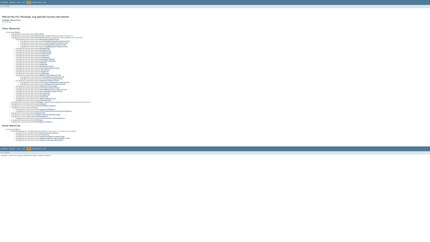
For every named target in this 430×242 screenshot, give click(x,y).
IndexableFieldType (82, 102)
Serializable (71, 131)
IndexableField (76, 38)
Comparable (51, 131)
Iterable (66, 36)
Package (12, 2)
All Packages (6, 22)
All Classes (5, 6)
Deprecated (36, 2)
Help (44, 2)
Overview (4, 2)
